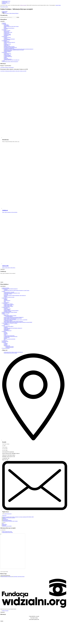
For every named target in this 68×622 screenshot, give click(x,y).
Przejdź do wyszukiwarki (6, 2)
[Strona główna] (34, 6)
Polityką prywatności (23, 5)
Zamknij (57, 5)
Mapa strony (4, 3)
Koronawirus (4, 525)
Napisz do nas (4, 515)
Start (3, 523)
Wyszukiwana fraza (3, 17)
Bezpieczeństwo (4, 524)
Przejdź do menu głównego (6, 1)
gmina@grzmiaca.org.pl (7, 513)
